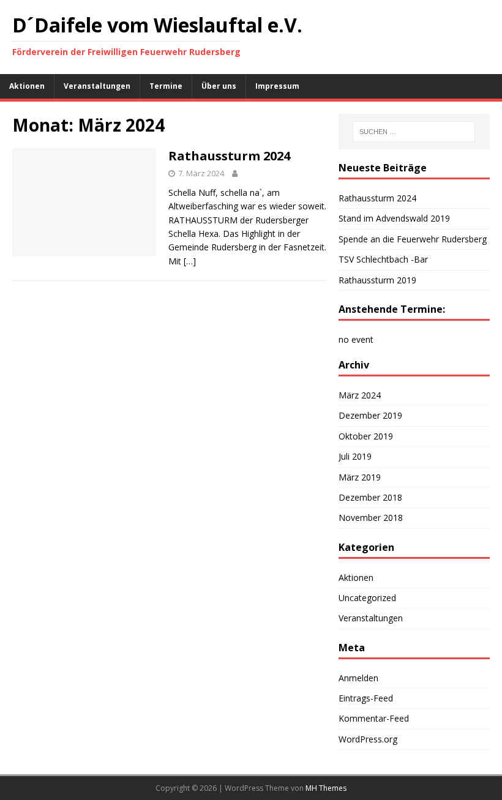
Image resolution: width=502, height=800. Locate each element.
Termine (165, 86)
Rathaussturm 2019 (377, 280)
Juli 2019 (355, 456)
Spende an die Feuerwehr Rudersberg (413, 239)
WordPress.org (368, 739)
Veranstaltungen (97, 86)
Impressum (277, 86)
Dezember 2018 (370, 497)
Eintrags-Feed (366, 698)
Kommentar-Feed (374, 718)
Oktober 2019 (366, 436)
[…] (190, 261)
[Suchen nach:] (414, 131)
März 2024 (360, 395)
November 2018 (371, 517)
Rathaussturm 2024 (229, 156)
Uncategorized (367, 598)
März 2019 (360, 477)
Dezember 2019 (370, 415)
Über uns (218, 86)
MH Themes (326, 788)
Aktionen (27, 86)
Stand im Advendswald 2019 (394, 218)
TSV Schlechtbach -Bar (383, 259)
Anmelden (358, 678)
